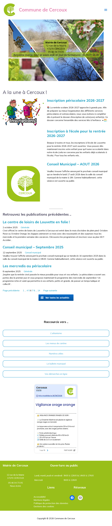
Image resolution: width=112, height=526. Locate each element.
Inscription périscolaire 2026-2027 (75, 100)
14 (39, 290)
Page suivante (50, 290)
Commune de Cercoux (43, 10)
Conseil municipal (33, 252)
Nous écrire (15, 485)
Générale (25, 227)
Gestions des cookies (44, 506)
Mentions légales (42, 500)
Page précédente (11, 290)
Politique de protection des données (51, 503)
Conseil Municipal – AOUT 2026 (73, 164)
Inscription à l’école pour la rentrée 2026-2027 (76, 133)
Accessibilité (40, 496)
